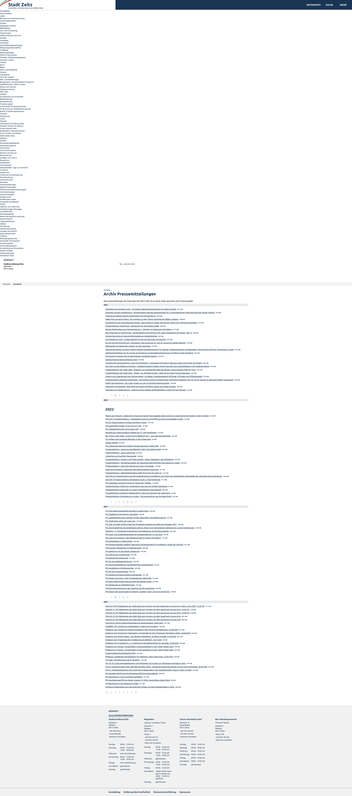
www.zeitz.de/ (115, 734)
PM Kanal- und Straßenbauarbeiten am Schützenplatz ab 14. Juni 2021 (134, 534)
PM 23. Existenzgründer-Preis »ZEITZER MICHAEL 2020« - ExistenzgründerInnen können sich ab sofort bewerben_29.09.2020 (156, 666)
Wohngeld (4, 43)
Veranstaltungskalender (10, 143)
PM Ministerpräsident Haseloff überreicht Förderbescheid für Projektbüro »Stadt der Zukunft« (144, 544)
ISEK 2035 (4, 91)
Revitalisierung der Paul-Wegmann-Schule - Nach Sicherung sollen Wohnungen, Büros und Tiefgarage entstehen (151, 322)
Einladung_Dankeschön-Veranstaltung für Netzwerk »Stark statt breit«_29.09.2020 (139, 656)
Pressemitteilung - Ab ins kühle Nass (120, 452)
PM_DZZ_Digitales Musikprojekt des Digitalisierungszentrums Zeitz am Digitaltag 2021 (141, 524)
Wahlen (3, 224)
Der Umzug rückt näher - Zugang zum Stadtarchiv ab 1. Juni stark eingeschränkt (138, 436)
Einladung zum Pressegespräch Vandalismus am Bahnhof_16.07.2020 (133, 639)
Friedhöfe (4, 50)
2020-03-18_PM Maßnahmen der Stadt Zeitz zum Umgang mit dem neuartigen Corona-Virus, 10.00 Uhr (147, 613)
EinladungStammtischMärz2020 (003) (120, 653)
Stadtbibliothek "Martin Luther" (13, 84)
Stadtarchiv (4, 172)
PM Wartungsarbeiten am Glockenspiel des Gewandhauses (129, 564)
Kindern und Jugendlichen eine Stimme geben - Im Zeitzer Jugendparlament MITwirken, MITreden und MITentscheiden (153, 376)
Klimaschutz (5, 116)
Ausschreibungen (7, 194)
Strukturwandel (6, 243)
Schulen (3, 23)
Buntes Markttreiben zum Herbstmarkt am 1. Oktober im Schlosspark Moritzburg (138, 329)
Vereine (3, 72)
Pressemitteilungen (8, 184)
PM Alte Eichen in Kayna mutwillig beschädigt (124, 677)
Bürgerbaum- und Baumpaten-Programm (17, 82)
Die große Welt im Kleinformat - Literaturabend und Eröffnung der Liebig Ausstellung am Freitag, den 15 (148, 332)
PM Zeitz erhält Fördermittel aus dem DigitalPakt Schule (128, 581)
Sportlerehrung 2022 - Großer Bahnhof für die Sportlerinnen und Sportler (135, 339)
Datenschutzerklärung (164, 792)
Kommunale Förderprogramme (13, 106)
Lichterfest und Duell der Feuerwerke (120, 456)
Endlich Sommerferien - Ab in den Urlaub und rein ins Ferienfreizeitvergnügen (137, 383)
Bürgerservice (6, 155)
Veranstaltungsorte (8, 145)
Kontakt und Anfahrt (8, 231)
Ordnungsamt (5, 165)
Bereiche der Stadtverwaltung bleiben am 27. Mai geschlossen (131, 432)
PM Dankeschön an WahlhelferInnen (120, 585)
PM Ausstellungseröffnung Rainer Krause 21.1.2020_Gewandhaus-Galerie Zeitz (137, 680)
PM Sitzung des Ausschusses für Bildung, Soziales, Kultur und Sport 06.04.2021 (137, 591)
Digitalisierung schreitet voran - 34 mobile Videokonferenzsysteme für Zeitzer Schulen (140, 309)
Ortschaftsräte (6, 211)
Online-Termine (6, 180)
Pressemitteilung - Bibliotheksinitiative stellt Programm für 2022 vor (133, 473)
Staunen (3, 121)
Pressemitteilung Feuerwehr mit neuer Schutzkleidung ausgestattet (133, 489)
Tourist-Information (8, 150)
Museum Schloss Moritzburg (11, 126)
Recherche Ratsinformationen (12, 216)
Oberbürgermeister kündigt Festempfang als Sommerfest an (130, 316)
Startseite (6, 284)
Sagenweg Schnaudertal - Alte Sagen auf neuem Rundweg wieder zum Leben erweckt (140, 386)
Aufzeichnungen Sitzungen (11, 209)
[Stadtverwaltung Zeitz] (176, 267)
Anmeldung (114, 792)
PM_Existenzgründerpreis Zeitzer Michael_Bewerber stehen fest (132, 446)
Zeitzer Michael (6, 250)
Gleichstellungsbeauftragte (11, 45)
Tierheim (3, 113)
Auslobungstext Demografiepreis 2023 (121, 359)
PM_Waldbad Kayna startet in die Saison (122, 514)
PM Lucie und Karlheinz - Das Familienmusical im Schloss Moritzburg (133, 538)
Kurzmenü (17, 284)
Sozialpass (4, 40)
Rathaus (3, 138)
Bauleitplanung (6, 99)
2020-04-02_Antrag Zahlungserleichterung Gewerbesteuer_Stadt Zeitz (134, 623)
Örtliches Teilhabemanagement (13, 57)
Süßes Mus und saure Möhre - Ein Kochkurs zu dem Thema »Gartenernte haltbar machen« (141, 319)
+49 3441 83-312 (151, 737)
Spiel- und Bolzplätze (8, 69)
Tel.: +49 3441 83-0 (127, 264)
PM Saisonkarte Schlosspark (116, 558)
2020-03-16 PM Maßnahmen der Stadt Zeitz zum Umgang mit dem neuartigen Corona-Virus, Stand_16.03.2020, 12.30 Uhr (155, 606)
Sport (2, 65)
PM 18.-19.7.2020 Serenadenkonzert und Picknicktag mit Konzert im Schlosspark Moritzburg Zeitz (145, 663)
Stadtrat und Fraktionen (10, 206)
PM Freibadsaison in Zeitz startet (118, 541)
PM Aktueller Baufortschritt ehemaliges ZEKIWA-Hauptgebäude (131, 673)
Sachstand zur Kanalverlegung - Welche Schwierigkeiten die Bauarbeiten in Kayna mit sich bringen (145, 390)
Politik (2, 204)
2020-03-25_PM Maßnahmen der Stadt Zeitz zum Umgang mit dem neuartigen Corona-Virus (143, 619)
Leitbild (3, 94)
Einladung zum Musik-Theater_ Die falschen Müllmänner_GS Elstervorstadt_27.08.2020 (140, 636)
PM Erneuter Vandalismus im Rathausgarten (123, 548)
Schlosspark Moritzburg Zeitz (12, 123)
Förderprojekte (6, 104)
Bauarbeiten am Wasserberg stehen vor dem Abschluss (128, 346)
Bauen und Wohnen (8, 87)
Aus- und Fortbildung (8, 30)
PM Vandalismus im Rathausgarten (119, 568)
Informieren (5, 148)
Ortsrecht (4, 170)
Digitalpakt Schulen (8, 25)
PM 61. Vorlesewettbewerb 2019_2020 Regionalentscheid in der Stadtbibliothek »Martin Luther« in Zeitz (148, 670)
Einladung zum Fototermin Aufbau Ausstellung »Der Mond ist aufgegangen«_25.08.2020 (141, 629)
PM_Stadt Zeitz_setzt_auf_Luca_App (120, 521)
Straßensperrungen (8, 199)
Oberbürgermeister (8, 228)
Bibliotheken (5, 28)
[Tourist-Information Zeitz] (194, 728)
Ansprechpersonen (7, 233)
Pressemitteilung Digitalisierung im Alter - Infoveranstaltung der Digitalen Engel (138, 496)
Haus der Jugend (7, 77)
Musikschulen (5, 33)
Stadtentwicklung (7, 89)
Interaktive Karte (7, 255)
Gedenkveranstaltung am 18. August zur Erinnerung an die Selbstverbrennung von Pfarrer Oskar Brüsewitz (149, 353)
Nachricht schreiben (117, 736)
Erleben (3, 140)
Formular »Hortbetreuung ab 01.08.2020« (122, 660)
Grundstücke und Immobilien (11, 96)
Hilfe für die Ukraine (8, 55)
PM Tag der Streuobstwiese (116, 571)
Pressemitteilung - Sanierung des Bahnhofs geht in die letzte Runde (133, 449)
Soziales (3, 38)
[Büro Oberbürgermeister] (229, 729)
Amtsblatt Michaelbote (9, 202)
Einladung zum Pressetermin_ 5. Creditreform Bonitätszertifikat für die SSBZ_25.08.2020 (142, 643)
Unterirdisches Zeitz (8, 128)
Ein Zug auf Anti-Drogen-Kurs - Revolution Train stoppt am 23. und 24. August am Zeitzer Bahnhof (145, 343)
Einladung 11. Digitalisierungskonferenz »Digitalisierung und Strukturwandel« (137, 531)
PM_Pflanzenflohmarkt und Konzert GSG (122, 429)
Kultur (2, 118)
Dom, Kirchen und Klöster (10, 133)
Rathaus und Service (8, 153)
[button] (342, 5)
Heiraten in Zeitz (7, 60)
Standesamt (5, 162)
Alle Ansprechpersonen (121, 715)
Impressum (184, 792)
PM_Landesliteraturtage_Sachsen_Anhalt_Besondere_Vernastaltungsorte (135, 517)
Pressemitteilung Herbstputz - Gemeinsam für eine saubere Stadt (132, 326)
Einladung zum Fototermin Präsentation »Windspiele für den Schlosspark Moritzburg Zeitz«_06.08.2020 (147, 633)
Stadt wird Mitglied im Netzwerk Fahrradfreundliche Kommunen (131, 469)
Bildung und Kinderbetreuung (12, 18)
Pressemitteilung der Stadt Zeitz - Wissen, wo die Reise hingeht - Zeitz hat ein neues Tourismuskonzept (147, 373)
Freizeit (3, 62)
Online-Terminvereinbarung (11, 175)
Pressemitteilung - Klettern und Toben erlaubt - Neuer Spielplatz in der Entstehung (139, 459)
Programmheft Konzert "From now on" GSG (123, 426)
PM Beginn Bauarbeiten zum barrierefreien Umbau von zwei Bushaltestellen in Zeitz (139, 687)
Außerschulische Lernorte (10, 35)
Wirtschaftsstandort (8, 246)
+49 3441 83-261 (151, 740)
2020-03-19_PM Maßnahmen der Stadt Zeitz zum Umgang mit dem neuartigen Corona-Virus (143, 616)
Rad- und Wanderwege (9, 79)
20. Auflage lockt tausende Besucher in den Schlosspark (128, 439)
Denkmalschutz (6, 101)
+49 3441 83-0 (115, 731)
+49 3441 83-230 (222, 737)
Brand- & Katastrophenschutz (12, 111)
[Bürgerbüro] (158, 731)
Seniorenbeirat (6, 219)
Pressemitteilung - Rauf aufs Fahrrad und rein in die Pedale (129, 466)
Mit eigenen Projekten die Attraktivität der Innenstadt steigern (131, 356)
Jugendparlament (7, 221)
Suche (329, 5)
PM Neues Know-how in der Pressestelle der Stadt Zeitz (128, 578)
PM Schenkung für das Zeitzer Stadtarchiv (122, 551)
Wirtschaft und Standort (10, 241)
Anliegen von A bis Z (8, 158)
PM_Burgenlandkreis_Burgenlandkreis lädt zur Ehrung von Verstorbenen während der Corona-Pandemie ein (150, 527)
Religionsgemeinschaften (10, 47)
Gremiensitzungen (7, 192)
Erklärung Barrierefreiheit (137, 792)
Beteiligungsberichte (8, 238)
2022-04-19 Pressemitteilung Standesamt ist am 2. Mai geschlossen (133, 479)
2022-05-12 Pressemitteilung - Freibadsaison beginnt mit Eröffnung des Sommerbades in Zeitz (144, 419)
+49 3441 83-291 (187, 731)
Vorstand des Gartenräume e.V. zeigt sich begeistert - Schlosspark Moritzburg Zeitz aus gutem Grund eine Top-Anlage (153, 363)
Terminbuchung (6, 177)
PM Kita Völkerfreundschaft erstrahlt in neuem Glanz (127, 511)
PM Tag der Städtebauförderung (118, 561)
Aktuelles (4, 182)
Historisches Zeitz (7, 135)
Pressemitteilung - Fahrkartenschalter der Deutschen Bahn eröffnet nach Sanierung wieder (142, 463)
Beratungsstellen (7, 52)
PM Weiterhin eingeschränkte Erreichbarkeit (123, 575)
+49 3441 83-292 (187, 734)
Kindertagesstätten (8, 21)
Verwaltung (5, 226)
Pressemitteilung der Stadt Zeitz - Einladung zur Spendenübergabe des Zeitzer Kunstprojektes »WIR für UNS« (150, 369)
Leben (2, 16)
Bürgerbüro (5, 160)
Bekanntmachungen (8, 187)
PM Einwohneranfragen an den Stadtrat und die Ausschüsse (129, 588)
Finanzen (3, 236)
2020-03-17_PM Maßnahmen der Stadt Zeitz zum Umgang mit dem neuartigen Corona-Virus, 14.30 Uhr (147, 609)
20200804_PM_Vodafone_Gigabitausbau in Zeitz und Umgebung (131, 626)
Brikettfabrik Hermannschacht (12, 131)
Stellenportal (5, 197)
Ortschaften (5, 11)
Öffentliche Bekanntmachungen (13, 189)
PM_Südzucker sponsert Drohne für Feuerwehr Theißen (128, 483)
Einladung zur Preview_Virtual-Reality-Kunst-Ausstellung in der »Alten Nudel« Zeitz (139, 646)
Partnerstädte (6, 13)
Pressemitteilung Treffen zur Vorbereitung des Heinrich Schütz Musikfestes (136, 486)
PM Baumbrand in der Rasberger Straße (121, 683)
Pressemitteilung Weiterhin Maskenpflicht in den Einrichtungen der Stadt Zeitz (137, 493)
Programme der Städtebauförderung (15, 109)
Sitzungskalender (7, 214)
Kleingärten (5, 74)
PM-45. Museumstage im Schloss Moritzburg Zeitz (126, 422)
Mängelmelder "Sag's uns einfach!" (14, 167)
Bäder (2, 67)
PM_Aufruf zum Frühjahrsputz (117, 554)
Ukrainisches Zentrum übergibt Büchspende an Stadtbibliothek (131, 336)
